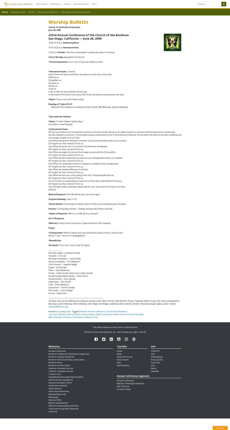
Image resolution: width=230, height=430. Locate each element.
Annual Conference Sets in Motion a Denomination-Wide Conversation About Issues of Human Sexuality (96, 314)
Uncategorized (64, 311)
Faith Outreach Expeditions (61, 380)
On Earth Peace (124, 389)
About (153, 368)
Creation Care (55, 374)
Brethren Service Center (59, 365)
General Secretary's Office (60, 382)
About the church (124, 356)
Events (67, 4)
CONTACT (155, 351)
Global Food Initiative (58, 385)
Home (119, 351)
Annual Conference (57, 351)
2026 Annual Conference (48, 12)
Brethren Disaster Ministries (61, 356)
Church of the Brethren (116, 311)
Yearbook (53, 411)
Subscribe (155, 362)
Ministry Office (55, 400)
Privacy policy (157, 359)
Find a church (123, 359)
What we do (55, 4)
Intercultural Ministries (59, 391)
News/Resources (80, 4)
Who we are (41, 4)
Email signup (156, 356)
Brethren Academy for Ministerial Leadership (69, 354)
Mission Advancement (58, 403)
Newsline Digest (18, 12)
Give (93, 4)
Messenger (54, 397)
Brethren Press (55, 362)
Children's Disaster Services (61, 371)
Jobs (153, 365)
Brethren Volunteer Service (61, 368)
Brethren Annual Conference (92, 311)
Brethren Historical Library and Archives (67, 359)
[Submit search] (223, 4)
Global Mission (55, 388)
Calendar (155, 371)
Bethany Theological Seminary (130, 383)
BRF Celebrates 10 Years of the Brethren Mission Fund (73, 317)
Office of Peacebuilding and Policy (64, 405)
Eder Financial (123, 386)
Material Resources (57, 394)
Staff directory (123, 365)
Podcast (31, 12)
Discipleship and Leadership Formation (66, 377)
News (119, 354)
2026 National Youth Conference (75, 12)
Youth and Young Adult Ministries (64, 408)
